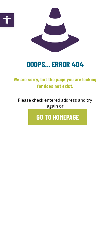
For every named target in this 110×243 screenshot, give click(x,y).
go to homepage (57, 117)
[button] (7, 20)
